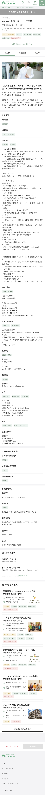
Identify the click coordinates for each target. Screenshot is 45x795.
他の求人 (37, 53)
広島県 (8, 7)
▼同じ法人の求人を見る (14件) (22, 44)
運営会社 (5, 773)
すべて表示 (21, 575)
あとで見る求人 (7, 768)
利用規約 (5, 778)
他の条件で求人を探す (22, 729)
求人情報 (7, 53)
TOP (3, 7)
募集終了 (33, 746)
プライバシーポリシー (10, 783)
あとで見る (14, 746)
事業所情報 (22, 53)
